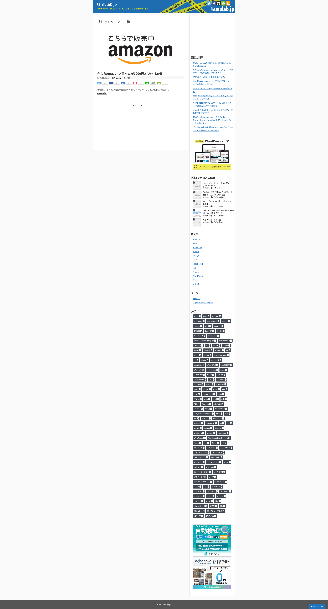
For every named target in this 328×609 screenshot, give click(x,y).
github (197, 355)
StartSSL (206, 418)
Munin (197, 389)
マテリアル (199, 496)
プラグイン (212, 491)
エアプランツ (226, 447)
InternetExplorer (221, 355)
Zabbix (215, 443)
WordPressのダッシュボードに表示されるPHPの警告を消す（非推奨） (212, 104)
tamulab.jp (107, 4)
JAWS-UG (197, 247)
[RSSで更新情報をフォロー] (228, 3)
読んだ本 (198, 516)
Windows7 (199, 433)
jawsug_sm (212, 370)
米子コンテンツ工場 (215, 511)
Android (226, 321)
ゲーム (227, 462)
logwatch (198, 384)
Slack (219, 413)
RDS (196, 404)
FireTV (197, 350)
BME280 (198, 331)
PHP (195, 259)
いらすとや (199, 447)
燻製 (221, 506)
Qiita (206, 399)
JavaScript (199, 365)
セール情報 (219, 472)
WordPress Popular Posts (219, 438)
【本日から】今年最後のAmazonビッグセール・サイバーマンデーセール (213, 129)
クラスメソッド (214, 462)
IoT (196, 360)
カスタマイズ (218, 452)
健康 (217, 501)
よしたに (221, 496)
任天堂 (209, 501)
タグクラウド (200, 477)
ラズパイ (198, 501)
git (228, 350)
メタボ (210, 496)
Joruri (223, 370)
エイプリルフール (201, 452)
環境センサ (199, 511)
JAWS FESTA (226, 365)
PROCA (197, 399)
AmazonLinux (213, 321)
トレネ (197, 486)
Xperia (197, 443)
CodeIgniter (213, 336)
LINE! (153, 83)
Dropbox (198, 345)
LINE (211, 379)
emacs (216, 345)
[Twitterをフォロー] (209, 3)
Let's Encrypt (200, 379)
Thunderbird (211, 423)
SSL (196, 418)
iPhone (204, 360)
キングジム (199, 462)
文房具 (213, 506)
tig (221, 423)
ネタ (206, 486)
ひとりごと (217, 486)
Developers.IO (225, 340)
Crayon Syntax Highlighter (205, 340)
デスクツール (220, 481)
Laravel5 (221, 374)
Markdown (221, 384)
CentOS (220, 331)
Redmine (206, 404)
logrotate (221, 379)
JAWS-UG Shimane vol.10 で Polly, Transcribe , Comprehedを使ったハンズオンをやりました (212, 120)
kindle (196, 251)
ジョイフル (211, 467)
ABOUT (196, 298)
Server (221, 188)
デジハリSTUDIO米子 (203, 481)
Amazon (117, 77)
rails (223, 399)
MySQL (221, 197)
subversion (218, 418)
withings (211, 433)
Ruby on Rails (221, 408)
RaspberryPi (198, 263)
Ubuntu (207, 428)
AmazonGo (199, 321)
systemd (198, 423)
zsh (224, 443)
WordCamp (223, 433)
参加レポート (200, 506)
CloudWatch (199, 336)
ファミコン (199, 491)
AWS (195, 243)
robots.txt (218, 404)
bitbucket (218, 326)
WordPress (198, 276)
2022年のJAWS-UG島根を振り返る (209, 77)
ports (220, 394)
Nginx (216, 389)
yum (206, 443)
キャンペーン (216, 457)
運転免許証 (211, 516)
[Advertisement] (118, 125)
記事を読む (102, 93)
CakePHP (209, 331)
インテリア (212, 447)
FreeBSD (208, 350)
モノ (195, 280)
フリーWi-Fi (225, 491)
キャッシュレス (200, 457)
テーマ (212, 477)
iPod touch (216, 360)
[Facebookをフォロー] (214, 3)
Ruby (195, 267)
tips (229, 423)
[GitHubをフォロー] (218, 3)
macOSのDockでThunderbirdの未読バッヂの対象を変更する (218, 211)
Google (207, 355)
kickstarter (199, 374)
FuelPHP (219, 350)
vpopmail (218, 428)
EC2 (208, 345)
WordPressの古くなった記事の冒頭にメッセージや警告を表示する (213, 83)
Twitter (197, 428)
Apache (198, 326)
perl (224, 389)
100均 (197, 316)
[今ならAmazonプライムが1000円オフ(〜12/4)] (140, 69)
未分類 (221, 215)
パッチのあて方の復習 (212, 219)
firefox (226, 345)
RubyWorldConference (203, 413)
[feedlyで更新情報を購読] (223, 3)
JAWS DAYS (212, 365)
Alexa (206, 316)
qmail (215, 399)
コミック (198, 467)
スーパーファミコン (202, 472)
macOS (209, 384)
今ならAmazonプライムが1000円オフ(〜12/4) (129, 73)
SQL (227, 413)
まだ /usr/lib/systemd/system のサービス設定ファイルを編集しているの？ (213, 71)
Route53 (198, 408)
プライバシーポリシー (203, 302)
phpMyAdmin (208, 394)
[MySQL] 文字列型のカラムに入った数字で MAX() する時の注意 (217, 193)
